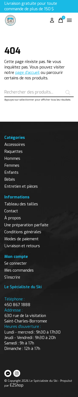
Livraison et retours (22, 246)
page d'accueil (27, 72)
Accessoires (14, 144)
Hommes (12, 158)
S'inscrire (12, 277)
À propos (12, 218)
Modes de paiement (21, 239)
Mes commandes (19, 270)
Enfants (11, 172)
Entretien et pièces (21, 186)
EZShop (16, 385)
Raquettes (13, 151)
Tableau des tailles (21, 204)
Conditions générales (22, 232)
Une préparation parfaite (26, 225)
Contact (11, 211)
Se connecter (15, 263)
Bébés (9, 179)
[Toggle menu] (69, 20)
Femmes (11, 165)
